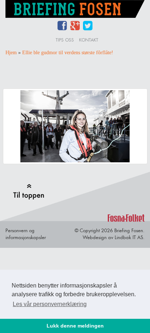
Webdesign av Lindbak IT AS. (114, 237)
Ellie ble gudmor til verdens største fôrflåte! (67, 52)
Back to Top (28, 191)
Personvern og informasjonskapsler (25, 234)
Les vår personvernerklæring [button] (50, 304)
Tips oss (65, 40)
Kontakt (88, 40)
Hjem (11, 52)
